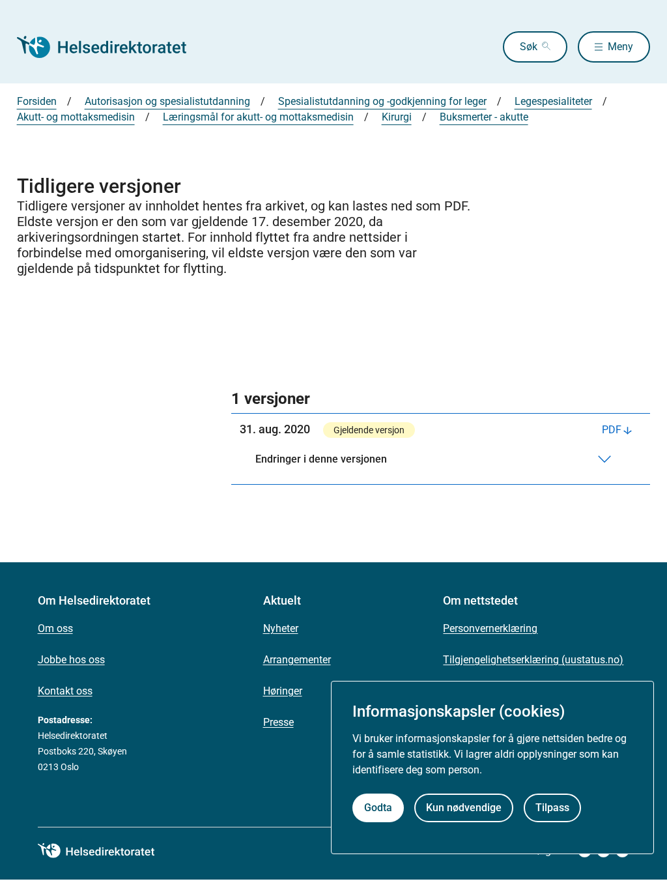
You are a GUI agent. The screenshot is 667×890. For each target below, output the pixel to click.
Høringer (282, 691)
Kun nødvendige (464, 807)
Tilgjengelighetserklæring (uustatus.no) (533, 659)
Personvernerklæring (490, 628)
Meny (620, 46)
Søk (528, 46)
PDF (611, 429)
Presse (278, 722)
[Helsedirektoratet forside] (111, 47)
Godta (378, 807)
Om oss (55, 628)
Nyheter (280, 628)
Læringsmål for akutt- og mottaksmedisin (258, 117)
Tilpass (552, 807)
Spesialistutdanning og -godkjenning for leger (382, 101)
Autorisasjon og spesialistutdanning (167, 101)
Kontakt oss (65, 691)
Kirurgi (397, 117)
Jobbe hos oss (71, 659)
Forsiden (37, 101)
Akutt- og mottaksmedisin (76, 117)
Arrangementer (297, 659)
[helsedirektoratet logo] (105, 851)
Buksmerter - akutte (484, 117)
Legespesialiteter (553, 101)
